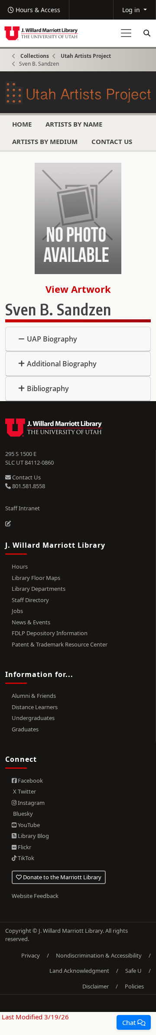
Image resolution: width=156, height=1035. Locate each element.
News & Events (31, 622)
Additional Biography (62, 363)
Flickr (23, 847)
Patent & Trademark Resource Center (59, 644)
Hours (20, 566)
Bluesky (22, 813)
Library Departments (38, 589)
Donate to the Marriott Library (61, 877)
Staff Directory (30, 600)
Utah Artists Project (86, 56)
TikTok (25, 858)
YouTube (28, 825)
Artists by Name (74, 124)
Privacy (30, 955)
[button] (134, 1022)
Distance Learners (35, 707)
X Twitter (24, 791)
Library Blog (32, 836)
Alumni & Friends (34, 696)
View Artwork (78, 288)
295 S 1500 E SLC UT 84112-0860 (29, 458)
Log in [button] (132, 10)
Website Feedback (35, 896)
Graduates (25, 729)
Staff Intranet (22, 508)
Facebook (29, 780)
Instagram (30, 803)
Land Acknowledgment (79, 971)
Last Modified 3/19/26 (34, 1016)
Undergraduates (33, 718)
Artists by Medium (45, 141)
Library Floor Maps (36, 578)
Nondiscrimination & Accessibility (99, 955)
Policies (134, 986)
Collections (34, 56)
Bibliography (48, 388)
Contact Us (111, 141)
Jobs (17, 611)
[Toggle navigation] (126, 33)
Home (22, 124)
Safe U (133, 971)
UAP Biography (52, 339)
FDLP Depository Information (50, 633)
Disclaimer (95, 986)
